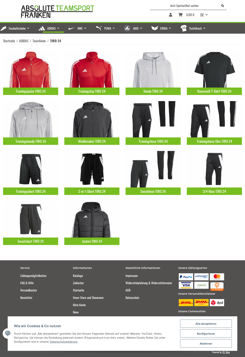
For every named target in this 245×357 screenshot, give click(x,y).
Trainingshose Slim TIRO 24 (214, 141)
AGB (128, 290)
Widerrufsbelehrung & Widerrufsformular (149, 283)
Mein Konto (79, 305)
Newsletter (26, 297)
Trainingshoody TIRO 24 (31, 141)
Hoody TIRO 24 (153, 91)
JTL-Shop (226, 352)
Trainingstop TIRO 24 (91, 91)
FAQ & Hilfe (27, 283)
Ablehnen (206, 343)
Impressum (132, 275)
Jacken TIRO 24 (92, 241)
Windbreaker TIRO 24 (92, 141)
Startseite (78, 290)
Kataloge (78, 275)
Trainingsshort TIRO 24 (31, 191)
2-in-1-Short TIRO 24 (91, 191)
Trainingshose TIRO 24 (153, 141)
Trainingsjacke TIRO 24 (31, 91)
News (76, 312)
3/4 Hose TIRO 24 (214, 191)
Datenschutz (132, 297)
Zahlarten (78, 283)
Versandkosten (28, 290)
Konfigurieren (206, 333)
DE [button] (202, 14)
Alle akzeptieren (205, 323)
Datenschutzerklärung (64, 341)
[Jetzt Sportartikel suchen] (222, 5)
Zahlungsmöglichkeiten (33, 275)
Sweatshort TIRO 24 (31, 241)
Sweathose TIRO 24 (153, 191)
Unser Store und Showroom (88, 297)
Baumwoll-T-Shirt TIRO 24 (214, 91)
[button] (170, 16)
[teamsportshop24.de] (76, 11)
